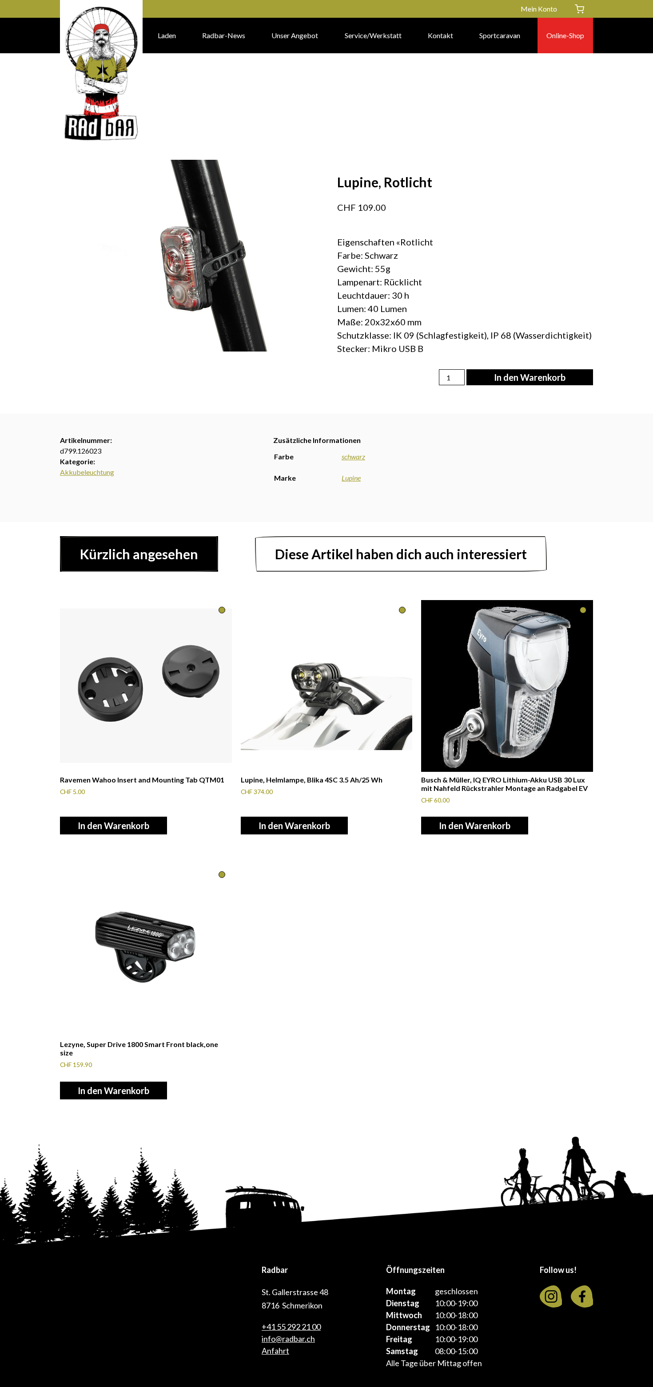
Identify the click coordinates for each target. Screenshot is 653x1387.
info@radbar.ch (288, 1339)
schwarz (353, 456)
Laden (167, 35)
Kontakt (440, 35)
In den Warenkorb (529, 377)
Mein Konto (539, 8)
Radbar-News (223, 35)
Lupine (351, 478)
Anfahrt (275, 1350)
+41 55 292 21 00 (291, 1327)
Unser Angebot (294, 35)
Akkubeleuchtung (87, 472)
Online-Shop (565, 35)
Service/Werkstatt (373, 35)
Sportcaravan (499, 35)
